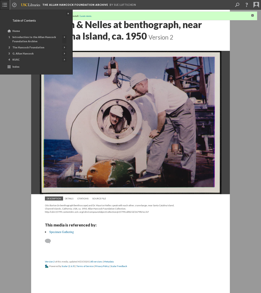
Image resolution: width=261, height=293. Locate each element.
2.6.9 (71, 266)
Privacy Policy (102, 266)
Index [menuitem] (15, 66)
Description (54, 198)
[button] (246, 5)
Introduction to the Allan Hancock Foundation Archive (34, 39)
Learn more (85, 16)
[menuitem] (5, 5)
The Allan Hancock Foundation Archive (75, 4)
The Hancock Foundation (28, 47)
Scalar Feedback (119, 266)
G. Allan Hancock (23, 53)
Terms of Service (85, 266)
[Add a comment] (49, 241)
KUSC (15, 59)
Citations (82, 198)
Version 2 (50, 261)
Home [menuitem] (16, 30)
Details (69, 198)
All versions (96, 261)
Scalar (65, 266)
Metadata (109, 261)
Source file (99, 198)
